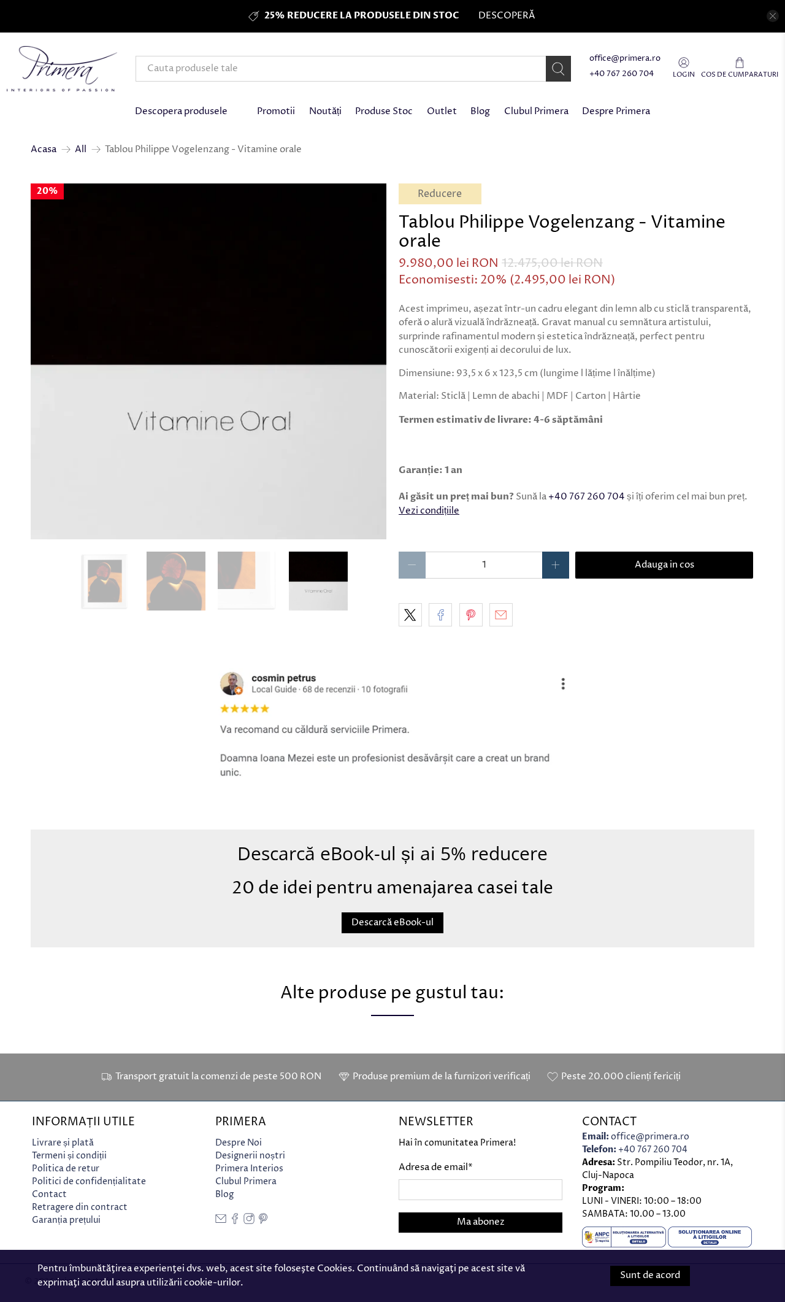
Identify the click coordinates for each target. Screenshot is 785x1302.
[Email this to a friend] (501, 614)
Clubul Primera (536, 111)
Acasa (43, 149)
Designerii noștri (250, 1155)
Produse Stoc (384, 111)
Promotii (276, 111)
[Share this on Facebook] (440, 614)
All (80, 149)
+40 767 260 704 (621, 74)
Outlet (442, 111)
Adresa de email (436, 1167)
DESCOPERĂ (506, 15)
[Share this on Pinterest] (471, 614)
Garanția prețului (66, 1220)
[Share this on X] (410, 614)
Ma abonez (481, 1221)
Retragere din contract (80, 1207)
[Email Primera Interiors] (220, 1221)
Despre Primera (616, 111)
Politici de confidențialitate (89, 1181)
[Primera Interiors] (62, 68)
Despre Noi (238, 1143)
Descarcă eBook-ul (392, 923)
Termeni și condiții (69, 1155)
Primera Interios (249, 1168)
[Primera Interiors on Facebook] (234, 1221)
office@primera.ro (625, 58)
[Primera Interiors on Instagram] (249, 1221)
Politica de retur (65, 1168)
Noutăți (325, 111)
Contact (49, 1194)
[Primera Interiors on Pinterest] (263, 1221)
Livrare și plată (63, 1143)
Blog (480, 111)
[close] (773, 16)
